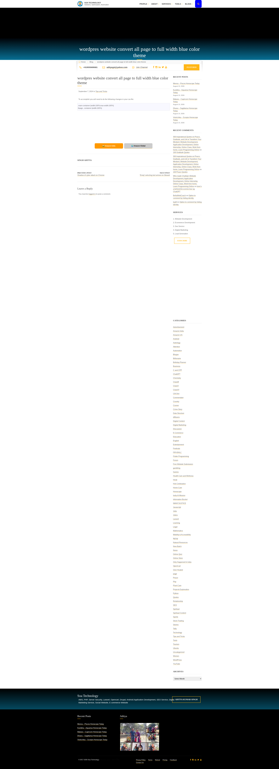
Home (83, 62)
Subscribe (182, 241)
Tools (178, 4)
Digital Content (179, 421)
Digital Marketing (179, 425)
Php (174, 582)
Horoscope (177, 492)
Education (177, 437)
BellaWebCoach (179, 195)
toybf (175, 202)
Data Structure (178, 413)
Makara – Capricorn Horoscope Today (92, 732)
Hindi (175, 480)
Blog (91, 62)
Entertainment (178, 445)
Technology (177, 632)
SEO (175, 605)
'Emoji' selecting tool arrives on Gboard (155, 175)
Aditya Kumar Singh (186, 699)
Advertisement (178, 327)
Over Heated (178, 570)
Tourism (176, 644)
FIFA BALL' (177, 452)
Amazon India (178, 331)
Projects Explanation (181, 589)
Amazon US (177, 335)
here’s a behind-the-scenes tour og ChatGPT (187, 189)
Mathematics (178, 531)
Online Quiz (177, 554)
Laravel (176, 519)
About (154, 4)
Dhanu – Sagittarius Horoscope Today (92, 736)
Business (176, 366)
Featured (191, 67)
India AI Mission (179, 495)
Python (176, 593)
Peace (175, 578)
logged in (92, 194)
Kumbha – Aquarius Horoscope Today (92, 728)
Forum (175, 460)
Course (176, 405)
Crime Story (177, 409)
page (175, 574)
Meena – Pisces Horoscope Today (186, 83)
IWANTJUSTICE (179, 503)
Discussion (177, 429)
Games (176, 472)
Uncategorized (178, 652)
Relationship (178, 601)
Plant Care (177, 585)
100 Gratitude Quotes (181, 152)
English (176, 441)
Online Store (178, 558)
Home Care (177, 488)
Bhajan (176, 354)
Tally (175, 629)
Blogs (188, 4)
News (175, 550)
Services (166, 4)
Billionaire (177, 358)
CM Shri (176, 394)
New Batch (177, 546)
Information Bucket (180, 499)
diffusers (176, 417)
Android (176, 339)
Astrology (176, 343)
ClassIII (176, 382)
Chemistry (177, 378)
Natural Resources (180, 542)
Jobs (175, 511)
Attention (176, 347)
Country (176, 401)
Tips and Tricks (101, 91)
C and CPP (177, 370)
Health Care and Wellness (183, 476)
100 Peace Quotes (180, 172)
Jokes (175, 515)
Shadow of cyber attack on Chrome (90, 175)
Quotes (176, 597)
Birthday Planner (179, 362)
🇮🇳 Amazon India (108, 146)
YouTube (176, 664)
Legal (175, 527)
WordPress (177, 660)
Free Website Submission (183, 464)
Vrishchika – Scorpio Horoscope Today (92, 740)
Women (176, 656)
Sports (175, 617)
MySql (175, 538)
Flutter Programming (181, 456)
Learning (176, 523)
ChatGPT (176, 374)
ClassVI (176, 390)
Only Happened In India (182, 562)
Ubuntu (176, 648)
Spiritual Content (179, 613)
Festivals (176, 448)
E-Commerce (178, 433)
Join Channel (142, 67)
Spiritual (176, 609)
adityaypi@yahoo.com (117, 67)
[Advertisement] (139, 23)
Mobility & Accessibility (182, 535)
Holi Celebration (179, 484)
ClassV (176, 386)
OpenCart (177, 566)
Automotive (177, 351)
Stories (176, 625)
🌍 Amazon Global (138, 146)
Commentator (178, 398)
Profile (143, 4)
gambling (176, 468)
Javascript (177, 507)
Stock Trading (178, 621)
